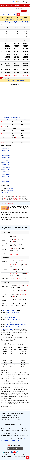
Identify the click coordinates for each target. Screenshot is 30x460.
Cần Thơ (13, 317)
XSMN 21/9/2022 (12, 80)
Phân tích (24, 5)
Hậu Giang (23, 324)
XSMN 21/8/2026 (6, 155)
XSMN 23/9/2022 (20, 80)
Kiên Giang (14, 326)
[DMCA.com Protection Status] (6, 453)
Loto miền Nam (5, 117)
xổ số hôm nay (9, 190)
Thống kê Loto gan (5, 417)
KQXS (5, 196)
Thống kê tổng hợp (15, 417)
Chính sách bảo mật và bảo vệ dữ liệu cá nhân (10, 442)
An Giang (7, 22)
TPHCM (7, 312)
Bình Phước (17, 324)
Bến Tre (7, 315)
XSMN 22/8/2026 (6, 153)
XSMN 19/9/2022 (6, 164)
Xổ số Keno (3, 415)
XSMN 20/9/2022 (6, 162)
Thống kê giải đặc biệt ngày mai (8, 424)
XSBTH (16, 199)
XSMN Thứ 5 (12, 19)
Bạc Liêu (17, 315)
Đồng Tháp (12, 312)
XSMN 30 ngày (9, 188)
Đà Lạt (19, 326)
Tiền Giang (8, 326)
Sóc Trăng (18, 317)
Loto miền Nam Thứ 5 (15, 117)
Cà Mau (18, 312)
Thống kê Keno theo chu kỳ (7, 419)
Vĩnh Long (8, 322)
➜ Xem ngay (24, 11)
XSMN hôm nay (5, 148)
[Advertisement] (15, 100)
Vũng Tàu (12, 315)
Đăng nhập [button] (26, 2)
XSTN (14, 198)
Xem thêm (15, 223)
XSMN (7, 5)
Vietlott (17, 5)
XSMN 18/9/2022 (6, 167)
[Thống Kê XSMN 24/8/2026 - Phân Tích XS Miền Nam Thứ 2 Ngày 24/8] (5, 208)
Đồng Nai (7, 317)
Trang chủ (3, 413)
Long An (12, 324)
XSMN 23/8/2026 (6, 150)
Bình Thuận (25, 22)
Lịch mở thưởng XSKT (8, 310)
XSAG (14, 196)
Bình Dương (14, 322)
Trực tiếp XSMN (5, 193)
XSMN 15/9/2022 (6, 174)
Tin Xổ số (18, 424)
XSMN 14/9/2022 (6, 176)
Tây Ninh (16, 22)
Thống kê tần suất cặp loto (7, 422)
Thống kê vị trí (16, 415)
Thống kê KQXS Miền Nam (7, 203)
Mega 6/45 (21, 413)
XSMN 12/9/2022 (6, 181)
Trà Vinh (20, 322)
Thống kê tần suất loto (19, 419)
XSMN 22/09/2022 (20, 19)
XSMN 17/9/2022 (6, 169)
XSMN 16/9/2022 (6, 172)
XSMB (2, 5)
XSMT (11, 5)
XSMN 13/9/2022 (6, 179)
